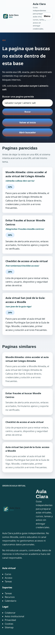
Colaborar (10, 612)
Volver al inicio (27, 122)
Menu (47, 16)
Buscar (28, 112)
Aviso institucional (14, 616)
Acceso (8, 577)
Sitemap (9, 627)
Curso (8, 574)
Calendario (10, 600)
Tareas (8, 581)
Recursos (10, 597)
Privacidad (10, 620)
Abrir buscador (27, 132)
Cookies (9, 623)
